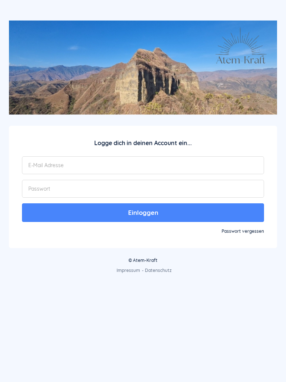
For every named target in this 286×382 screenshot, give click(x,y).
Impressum (128, 270)
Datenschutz (158, 270)
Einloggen (143, 212)
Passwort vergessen (243, 231)
